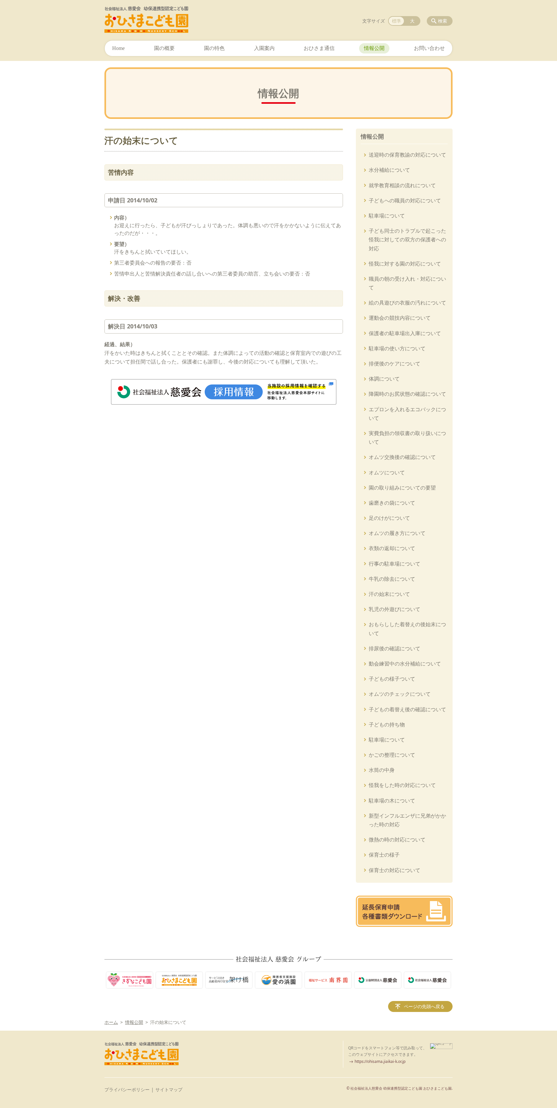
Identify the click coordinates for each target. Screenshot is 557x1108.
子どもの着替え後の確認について (407, 709)
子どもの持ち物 (387, 724)
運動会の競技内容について (400, 317)
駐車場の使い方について (397, 348)
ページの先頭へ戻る (424, 1006)
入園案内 (264, 48)
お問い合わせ (429, 48)
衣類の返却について (392, 548)
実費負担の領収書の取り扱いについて (407, 437)
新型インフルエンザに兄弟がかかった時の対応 (407, 820)
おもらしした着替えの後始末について (407, 629)
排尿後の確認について (394, 648)
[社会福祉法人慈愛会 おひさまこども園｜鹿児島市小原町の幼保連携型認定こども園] (146, 19)
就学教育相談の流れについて (402, 185)
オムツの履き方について (397, 533)
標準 (396, 21)
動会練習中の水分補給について (405, 663)
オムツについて (387, 472)
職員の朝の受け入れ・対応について (407, 283)
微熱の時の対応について (397, 839)
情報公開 (374, 48)
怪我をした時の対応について (402, 785)
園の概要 (164, 48)
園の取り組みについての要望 (402, 487)
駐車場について (387, 215)
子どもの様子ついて (392, 678)
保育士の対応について (394, 870)
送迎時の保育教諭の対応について (407, 154)
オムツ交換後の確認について (402, 457)
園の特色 (214, 48)
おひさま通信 (319, 48)
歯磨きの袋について (392, 502)
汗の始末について (389, 594)
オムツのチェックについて (400, 693)
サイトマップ (168, 1089)
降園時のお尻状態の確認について (407, 393)
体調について (384, 378)
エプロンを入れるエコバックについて (407, 414)
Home (118, 48)
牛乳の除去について (392, 578)
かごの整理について (392, 754)
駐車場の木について (392, 800)
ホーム (111, 1022)
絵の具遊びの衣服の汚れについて (407, 302)
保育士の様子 (384, 854)
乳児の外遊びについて (394, 609)
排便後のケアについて (394, 363)
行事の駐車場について (394, 563)
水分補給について (389, 169)
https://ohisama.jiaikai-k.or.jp (380, 1061)
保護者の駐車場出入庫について (405, 333)
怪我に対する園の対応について (405, 263)
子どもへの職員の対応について (405, 200)
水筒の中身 (382, 769)
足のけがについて (389, 517)
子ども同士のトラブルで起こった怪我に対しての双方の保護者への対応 (407, 239)
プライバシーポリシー (127, 1089)
